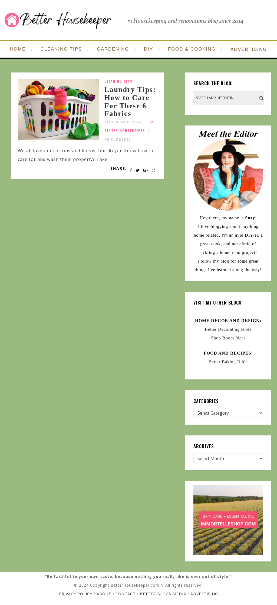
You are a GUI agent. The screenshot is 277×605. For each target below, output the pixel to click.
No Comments (117, 139)
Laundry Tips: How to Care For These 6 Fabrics (130, 101)
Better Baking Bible (228, 361)
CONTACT (126, 593)
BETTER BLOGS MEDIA (163, 593)
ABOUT (104, 593)
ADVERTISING (248, 49)
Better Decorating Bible (228, 329)
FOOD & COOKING (192, 49)
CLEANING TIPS (61, 49)
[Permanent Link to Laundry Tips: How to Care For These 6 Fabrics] (58, 138)
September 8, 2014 (122, 122)
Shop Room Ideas (228, 338)
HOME (18, 49)
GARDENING (113, 49)
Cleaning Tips (118, 81)
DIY (148, 49)
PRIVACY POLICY (75, 593)
